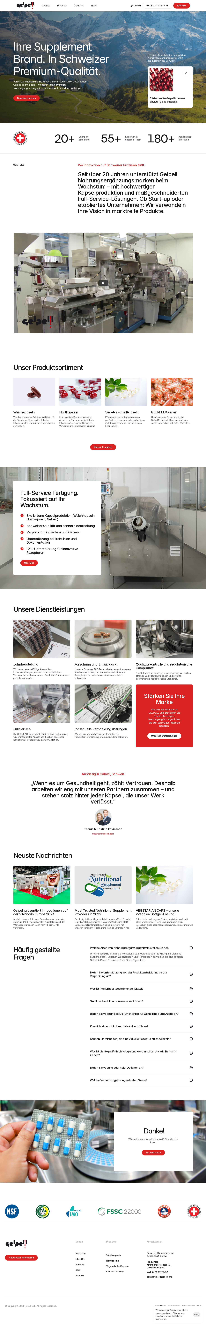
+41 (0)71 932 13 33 (157, 1272)
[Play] (103, 283)
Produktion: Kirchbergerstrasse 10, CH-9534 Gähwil (159, 1264)
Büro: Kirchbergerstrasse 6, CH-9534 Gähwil (160, 1254)
